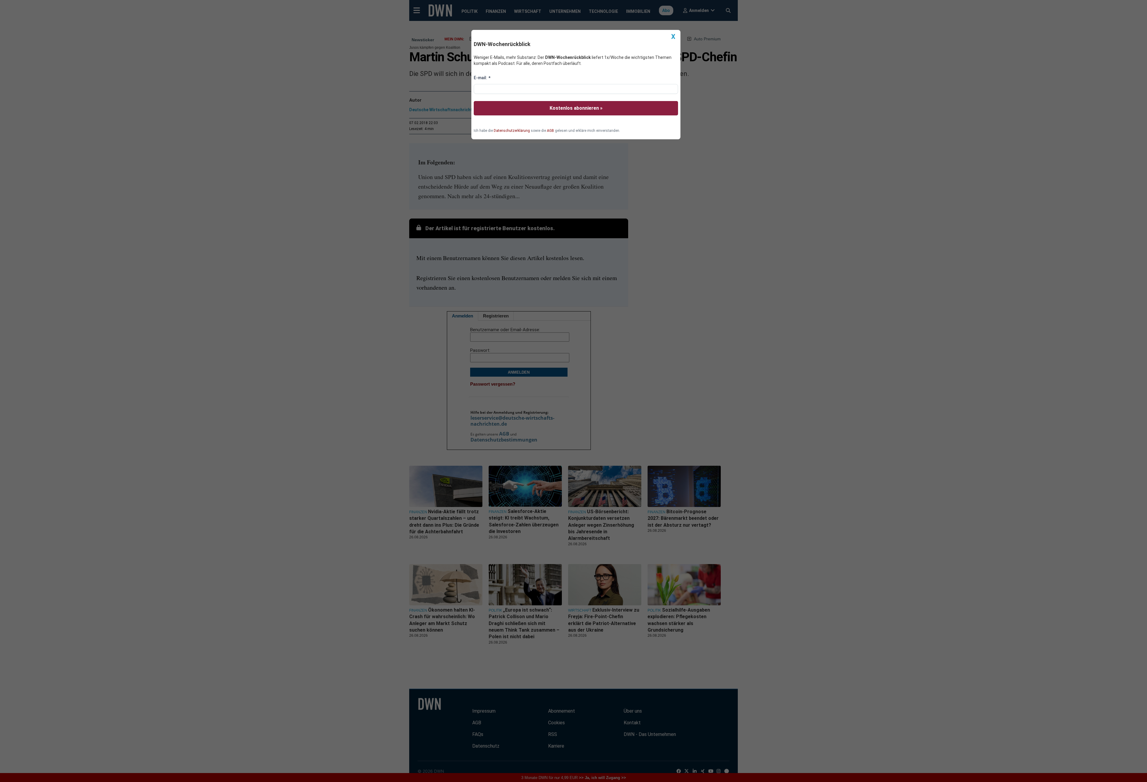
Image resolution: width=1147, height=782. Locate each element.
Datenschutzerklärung (512, 131)
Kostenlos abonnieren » (576, 108)
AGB (550, 131)
